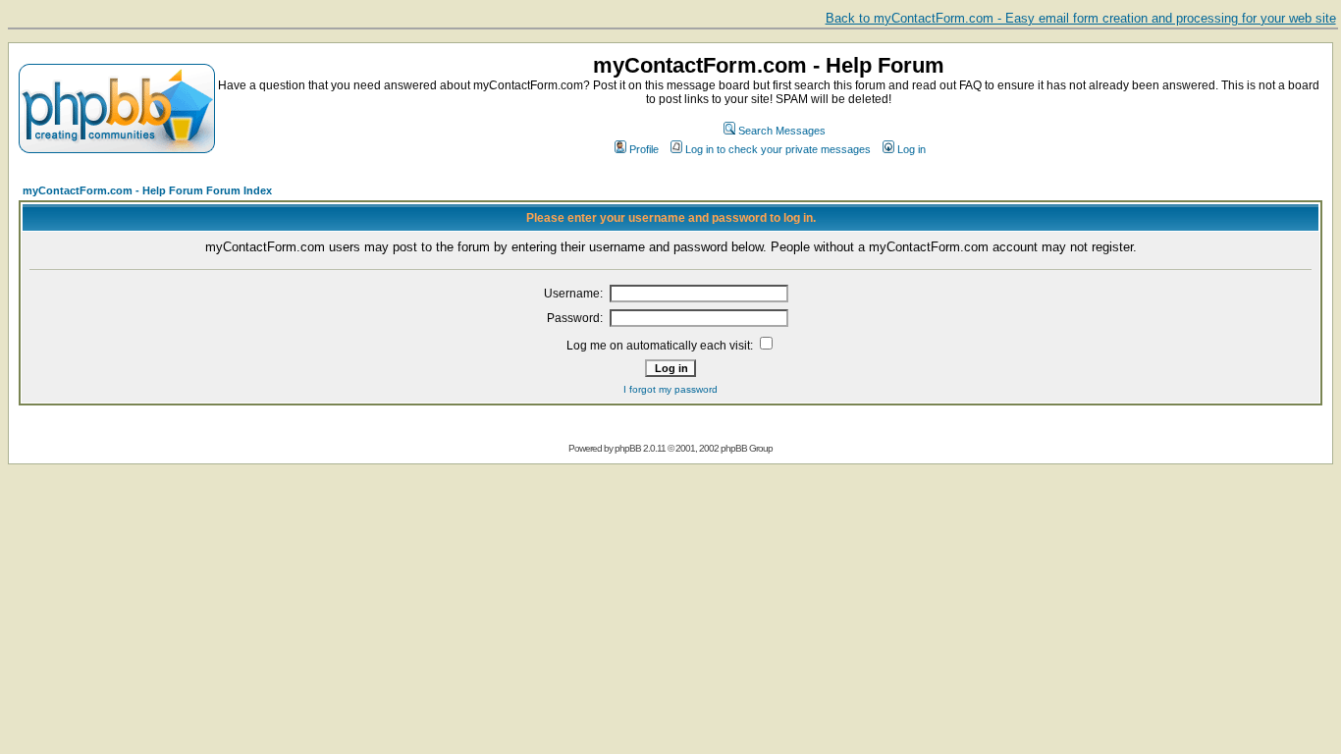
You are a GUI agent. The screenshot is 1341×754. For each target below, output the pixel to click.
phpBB (628, 448)
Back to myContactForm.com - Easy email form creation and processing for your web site (1081, 18)
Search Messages (782, 130)
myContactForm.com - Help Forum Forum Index (147, 190)
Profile (644, 149)
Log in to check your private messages (778, 149)
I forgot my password (670, 389)
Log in (911, 149)
